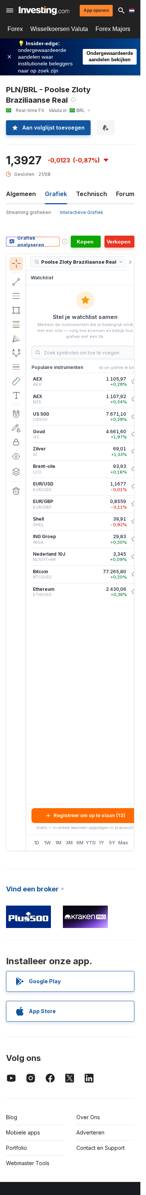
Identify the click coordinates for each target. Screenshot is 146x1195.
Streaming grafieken (28, 212)
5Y (112, 842)
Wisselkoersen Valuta (59, 29)
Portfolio (16, 1148)
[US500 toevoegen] (133, 417)
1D (36, 842)
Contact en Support (100, 1148)
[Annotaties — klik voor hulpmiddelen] (16, 395)
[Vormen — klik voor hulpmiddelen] (16, 310)
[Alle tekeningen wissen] (16, 491)
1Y (101, 842)
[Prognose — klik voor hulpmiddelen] (16, 367)
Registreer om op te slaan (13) (89, 815)
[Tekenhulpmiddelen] (28, 552)
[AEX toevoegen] (133, 381)
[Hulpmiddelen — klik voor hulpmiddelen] (16, 381)
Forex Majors (112, 29)
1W (47, 842)
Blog (11, 1117)
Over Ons (88, 1117)
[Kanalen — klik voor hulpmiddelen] (16, 296)
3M (69, 842)
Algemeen (21, 194)
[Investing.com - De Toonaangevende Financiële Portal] (44, 10)
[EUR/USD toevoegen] (133, 486)
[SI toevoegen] (133, 451)
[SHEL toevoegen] (133, 521)
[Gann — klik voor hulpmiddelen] (16, 338)
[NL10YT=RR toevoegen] (133, 557)
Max (123, 842)
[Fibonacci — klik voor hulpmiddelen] (16, 324)
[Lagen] (16, 471)
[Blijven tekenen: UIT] (16, 428)
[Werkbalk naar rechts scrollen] (129, 262)
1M (58, 842)
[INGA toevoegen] (133, 539)
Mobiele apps (23, 1132)
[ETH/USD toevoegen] (133, 592)
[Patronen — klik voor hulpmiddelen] (16, 353)
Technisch (91, 194)
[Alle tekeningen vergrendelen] (16, 442)
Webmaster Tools (27, 1163)
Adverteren (90, 1132)
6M (79, 842)
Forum (125, 194)
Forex (15, 29)
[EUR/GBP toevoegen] (133, 504)
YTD (91, 842)
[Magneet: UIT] (16, 413)
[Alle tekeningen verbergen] (16, 456)
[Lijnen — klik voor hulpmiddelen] (16, 282)
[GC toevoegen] (133, 434)
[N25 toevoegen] (133, 399)
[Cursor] (16, 263)
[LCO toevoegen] (133, 469)
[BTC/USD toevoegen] (133, 574)
